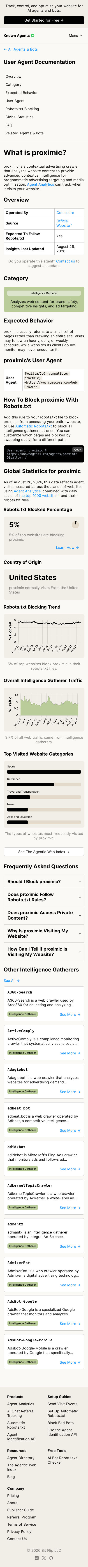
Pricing (13, 1495)
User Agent (15, 100)
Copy (77, 449)
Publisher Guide (20, 1510)
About (12, 1502)
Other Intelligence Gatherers (41, 969)
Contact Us (17, 1538)
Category (13, 84)
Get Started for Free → (44, 20)
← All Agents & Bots (21, 49)
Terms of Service (21, 1524)
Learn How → (67, 547)
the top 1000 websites (38, 495)
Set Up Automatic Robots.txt (63, 1413)
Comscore (65, 212)
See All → (12, 980)
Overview (13, 76)
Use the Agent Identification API (62, 1432)
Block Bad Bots (61, 1422)
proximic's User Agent (33, 360)
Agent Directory (21, 1458)
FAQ (8, 125)
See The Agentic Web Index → (44, 851)
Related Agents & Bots (24, 133)
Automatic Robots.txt (33, 426)
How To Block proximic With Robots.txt (41, 402)
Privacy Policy (19, 1531)
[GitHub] (51, 1558)
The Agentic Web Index (21, 1467)
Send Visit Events (62, 1404)
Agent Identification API (21, 1436)
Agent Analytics (40, 184)
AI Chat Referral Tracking (20, 1413)
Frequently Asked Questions (41, 866)
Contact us (65, 261)
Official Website (63, 223)
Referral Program (21, 1517)
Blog (11, 1476)
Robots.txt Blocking (22, 109)
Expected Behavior (21, 92)
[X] (44, 1558)
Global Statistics (19, 117)
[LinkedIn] (37, 1558)
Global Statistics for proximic (42, 471)
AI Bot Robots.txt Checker (62, 1460)
